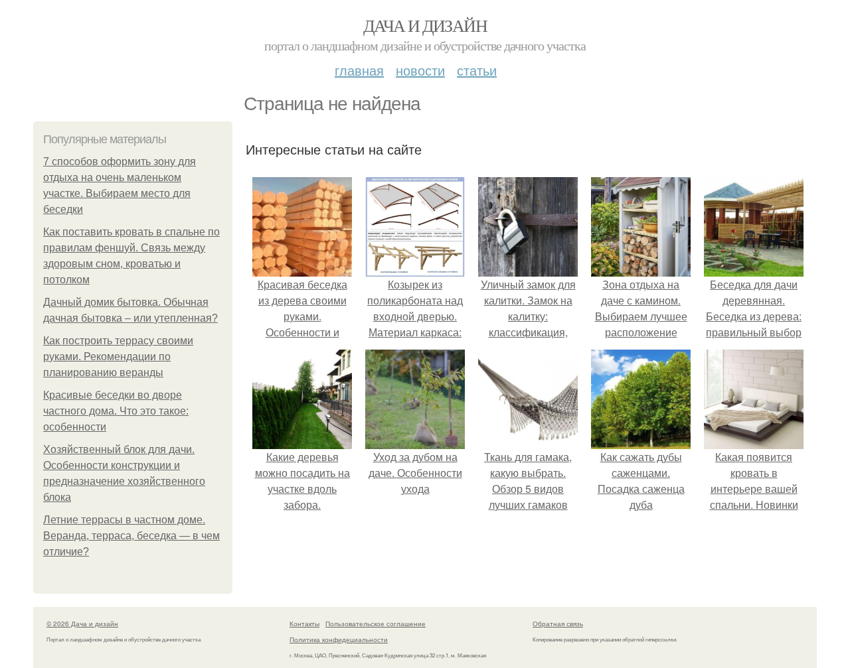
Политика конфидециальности (339, 639)
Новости (420, 70)
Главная (359, 70)
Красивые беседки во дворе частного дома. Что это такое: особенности (116, 411)
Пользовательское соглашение (375, 623)
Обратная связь (558, 623)
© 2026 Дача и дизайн (82, 623)
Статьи (477, 70)
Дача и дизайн (425, 25)
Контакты (304, 623)
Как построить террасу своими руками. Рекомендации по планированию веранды (118, 356)
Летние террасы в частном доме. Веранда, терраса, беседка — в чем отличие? (131, 535)
